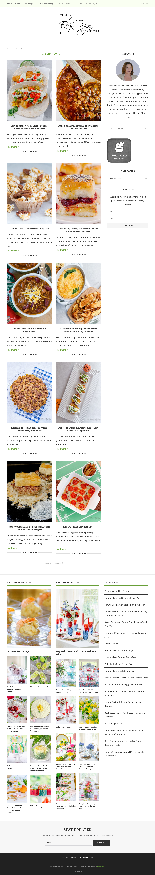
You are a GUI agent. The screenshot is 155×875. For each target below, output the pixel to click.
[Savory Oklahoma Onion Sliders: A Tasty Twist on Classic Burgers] (29, 491)
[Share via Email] (36, 151)
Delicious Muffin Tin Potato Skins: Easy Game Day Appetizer (78, 429)
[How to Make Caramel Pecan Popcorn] (29, 193)
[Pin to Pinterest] (31, 151)
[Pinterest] (143, 3)
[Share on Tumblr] (33, 151)
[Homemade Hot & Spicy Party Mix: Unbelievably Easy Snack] (29, 392)
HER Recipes (29, 4)
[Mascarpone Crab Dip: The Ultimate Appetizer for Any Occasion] (78, 293)
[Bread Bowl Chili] (78, 591)
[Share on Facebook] (25, 151)
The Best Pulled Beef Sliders (29, 727)
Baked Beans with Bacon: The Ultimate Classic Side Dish (78, 127)
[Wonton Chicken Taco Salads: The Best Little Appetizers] (78, 787)
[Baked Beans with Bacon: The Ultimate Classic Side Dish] (78, 90)
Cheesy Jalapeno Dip (78, 727)
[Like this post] (23, 151)
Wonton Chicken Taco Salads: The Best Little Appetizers (78, 824)
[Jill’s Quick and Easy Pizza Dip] (78, 491)
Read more (12, 146)
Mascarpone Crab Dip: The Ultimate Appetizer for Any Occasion (78, 330)
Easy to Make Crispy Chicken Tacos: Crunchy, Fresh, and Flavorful (29, 127)
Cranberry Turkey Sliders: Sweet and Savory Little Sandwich (78, 230)
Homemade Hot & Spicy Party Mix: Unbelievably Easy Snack (29, 429)
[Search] (147, 3)
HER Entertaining (46, 4)
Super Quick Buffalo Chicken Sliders (29, 823)
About (9, 4)
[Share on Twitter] (28, 151)
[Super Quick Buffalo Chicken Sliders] (29, 787)
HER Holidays (64, 4)
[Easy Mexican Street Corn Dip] (29, 591)
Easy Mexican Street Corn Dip (29, 627)
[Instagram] (141, 3)
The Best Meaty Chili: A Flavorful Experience (29, 330)
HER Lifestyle (91, 4)
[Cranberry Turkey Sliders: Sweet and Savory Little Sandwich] (78, 193)
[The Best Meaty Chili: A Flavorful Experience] (29, 293)
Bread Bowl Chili (78, 627)
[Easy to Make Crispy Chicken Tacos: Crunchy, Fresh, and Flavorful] (29, 90)
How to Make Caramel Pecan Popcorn (29, 228)
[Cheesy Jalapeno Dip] (78, 691)
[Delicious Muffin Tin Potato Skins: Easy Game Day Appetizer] (78, 392)
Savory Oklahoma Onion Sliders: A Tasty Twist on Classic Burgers (29, 528)
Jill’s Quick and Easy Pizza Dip (78, 527)
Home (17, 4)
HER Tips (78, 4)
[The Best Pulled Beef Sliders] (29, 691)
